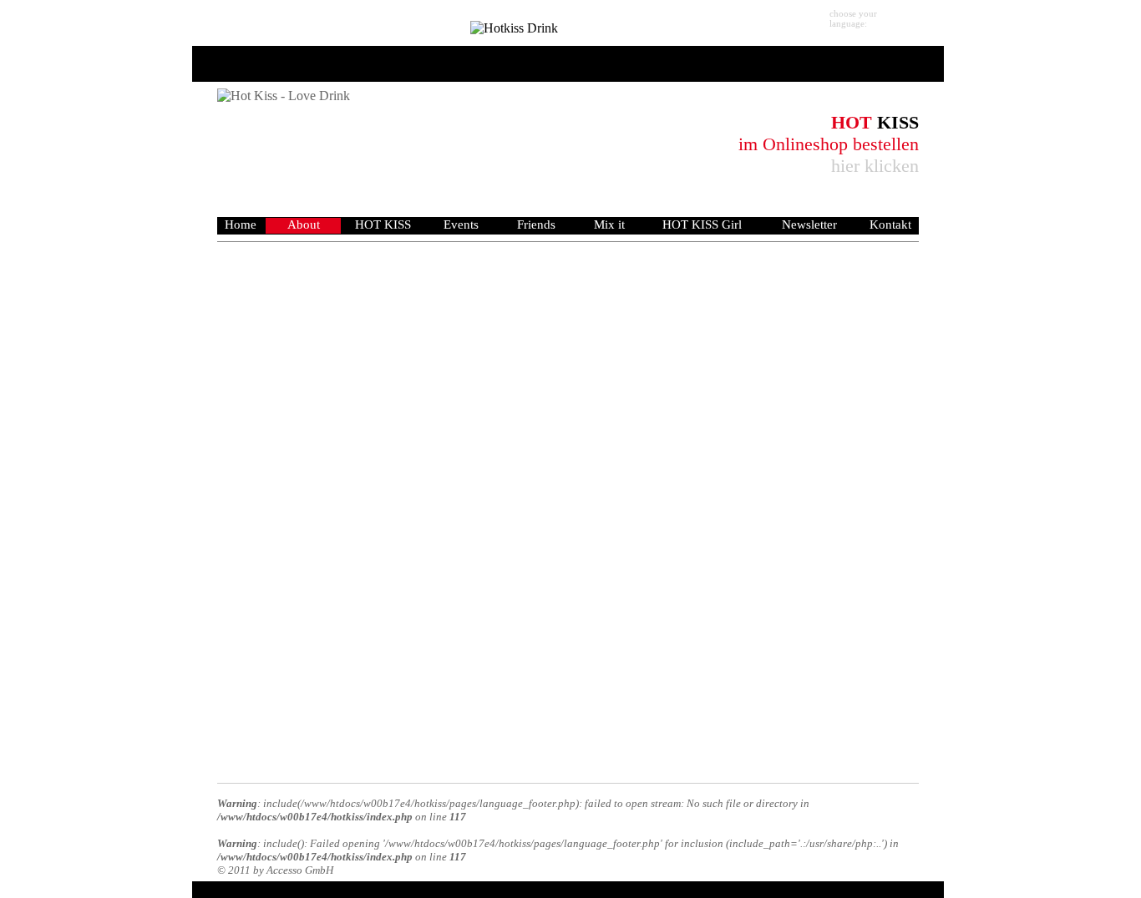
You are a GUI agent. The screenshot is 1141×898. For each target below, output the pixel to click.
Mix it (609, 224)
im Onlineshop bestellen (828, 144)
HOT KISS (383, 224)
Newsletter (809, 224)
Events (461, 224)
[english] (929, 20)
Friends (536, 224)
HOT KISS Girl (702, 224)
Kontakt (890, 224)
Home (240, 224)
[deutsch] (900, 20)
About (303, 224)
